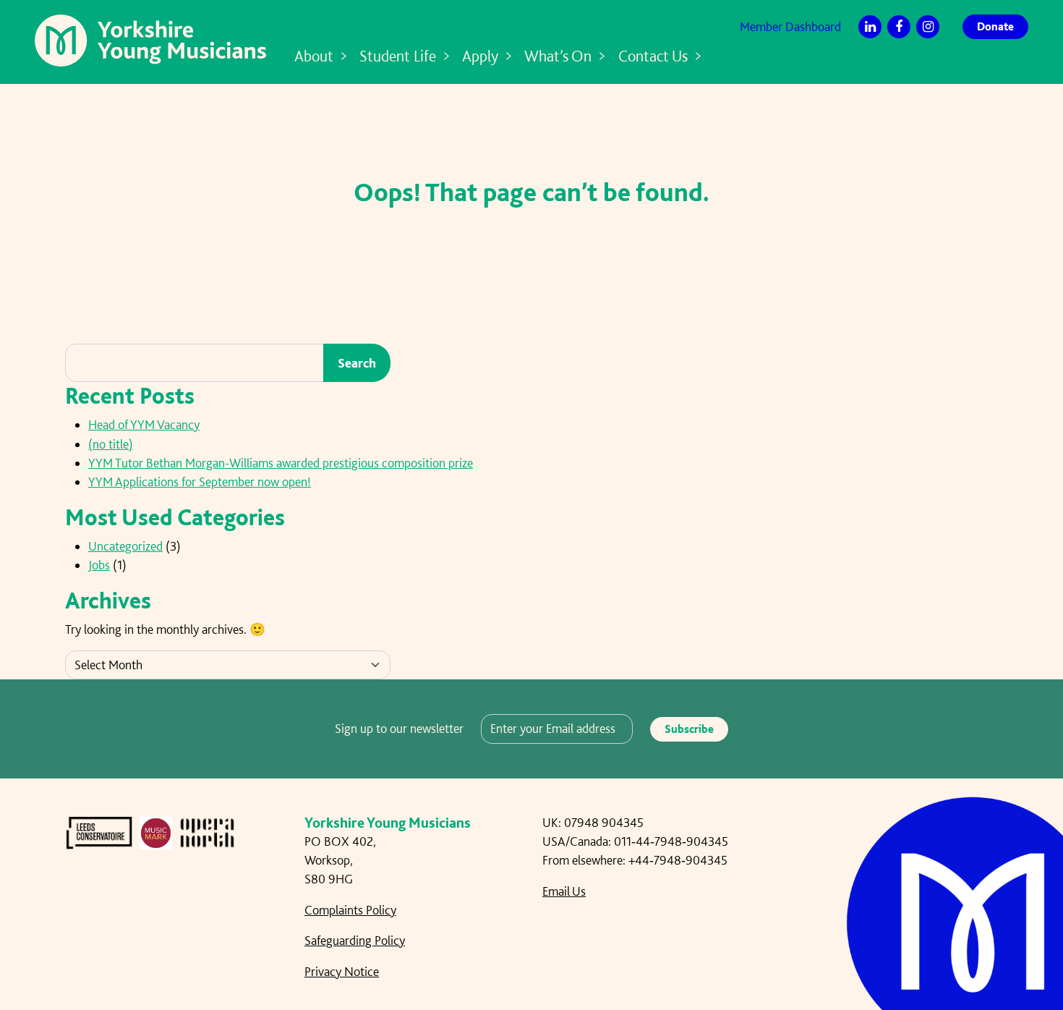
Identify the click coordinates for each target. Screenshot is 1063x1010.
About (313, 55)
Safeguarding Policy (354, 940)
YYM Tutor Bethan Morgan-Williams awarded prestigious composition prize (280, 462)
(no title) (110, 443)
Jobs (99, 564)
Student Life (397, 55)
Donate (995, 26)
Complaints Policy (350, 909)
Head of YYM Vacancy (144, 424)
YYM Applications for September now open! (199, 481)
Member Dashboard (790, 26)
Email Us (564, 891)
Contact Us (653, 55)
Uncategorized (125, 545)
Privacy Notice (341, 971)
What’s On (558, 55)
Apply (480, 55)
